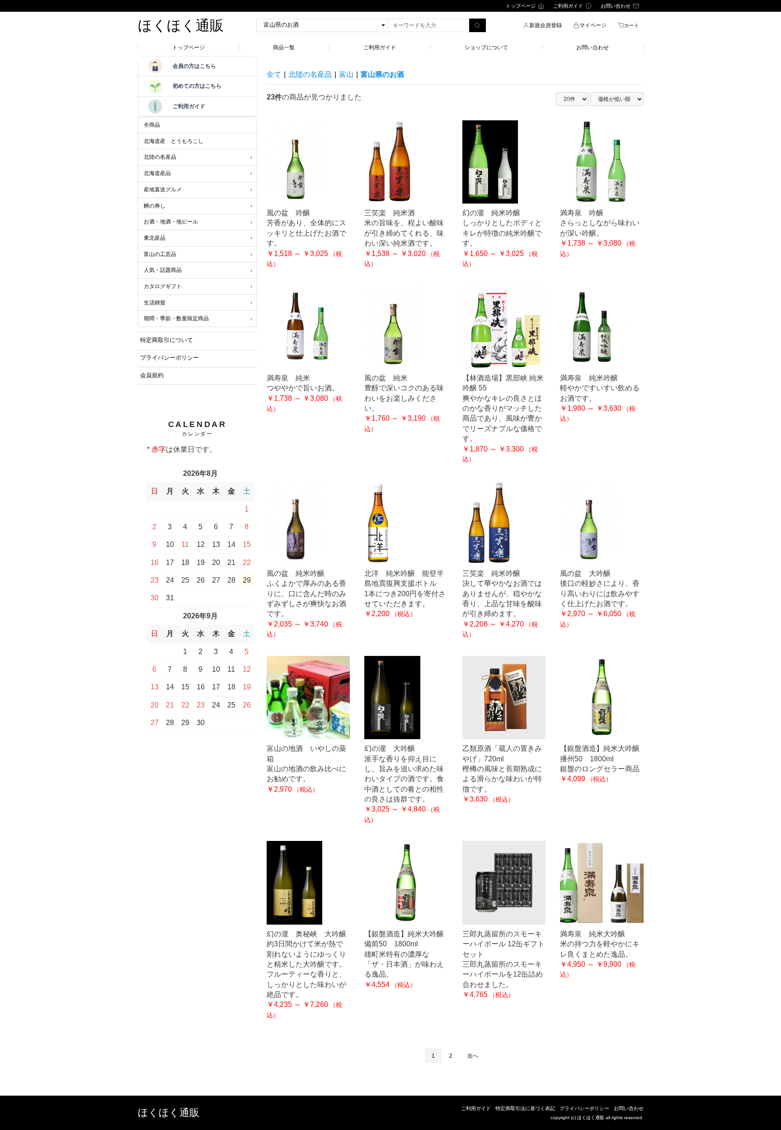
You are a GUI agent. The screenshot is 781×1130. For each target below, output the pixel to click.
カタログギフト (163, 286)
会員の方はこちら (194, 66)
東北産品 (154, 238)
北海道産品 (157, 173)
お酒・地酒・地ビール (171, 221)
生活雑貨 (154, 302)
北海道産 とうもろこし (173, 141)
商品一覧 (284, 47)
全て (274, 74)
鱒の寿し (154, 206)
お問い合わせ (592, 47)
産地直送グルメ (163, 189)
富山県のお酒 (382, 74)
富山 (346, 74)
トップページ (188, 47)
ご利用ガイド (379, 47)
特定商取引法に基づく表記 (525, 1108)
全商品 (152, 125)
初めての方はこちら (197, 86)
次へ (472, 1056)
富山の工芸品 (160, 254)
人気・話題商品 (163, 270)
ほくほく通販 (181, 25)
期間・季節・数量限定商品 (176, 318)
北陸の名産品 (160, 157)
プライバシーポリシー (584, 1108)
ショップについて (486, 47)
